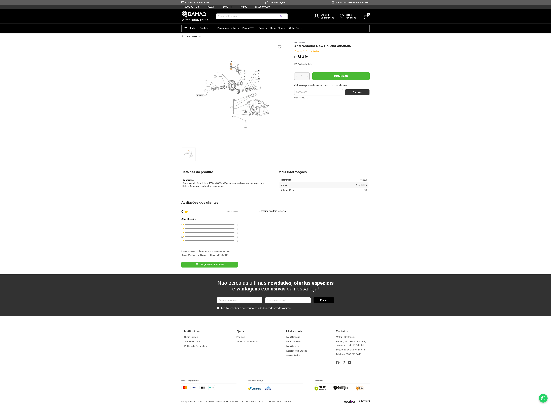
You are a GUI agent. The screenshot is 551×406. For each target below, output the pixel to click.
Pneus (262, 28)
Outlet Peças (295, 28)
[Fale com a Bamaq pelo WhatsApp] (543, 398)
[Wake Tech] (349, 401)
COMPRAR (341, 76)
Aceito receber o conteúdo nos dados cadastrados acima (256, 308)
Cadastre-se (327, 17)
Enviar (324, 300)
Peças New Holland (227, 28)
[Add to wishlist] (280, 47)
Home (186, 36)
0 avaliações (314, 51)
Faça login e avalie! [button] (212, 264)
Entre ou (325, 14)
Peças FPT (248, 28)
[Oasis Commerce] (364, 401)
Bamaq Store (276, 28)
